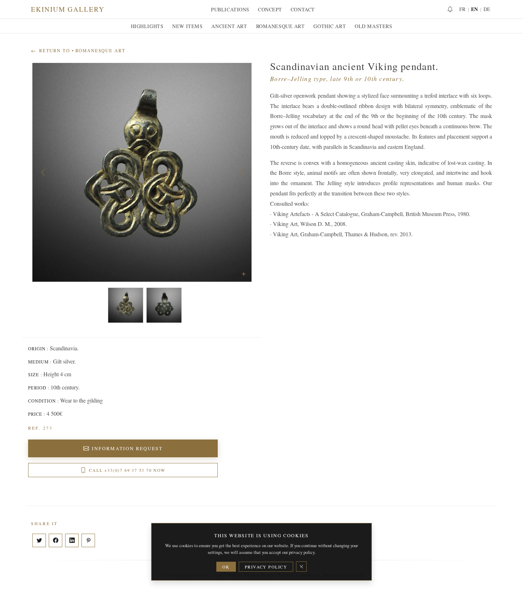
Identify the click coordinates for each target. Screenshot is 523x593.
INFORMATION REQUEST (127, 448)
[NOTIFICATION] (450, 9)
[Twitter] (39, 540)
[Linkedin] (72, 540)
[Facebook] (55, 540)
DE (487, 9)
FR (462, 9)
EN (474, 9)
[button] (43, 172)
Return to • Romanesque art (81, 51)
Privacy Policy (266, 567)
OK (226, 567)
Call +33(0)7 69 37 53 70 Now (127, 470)
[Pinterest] (88, 540)
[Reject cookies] (301, 566)
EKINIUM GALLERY (68, 9)
